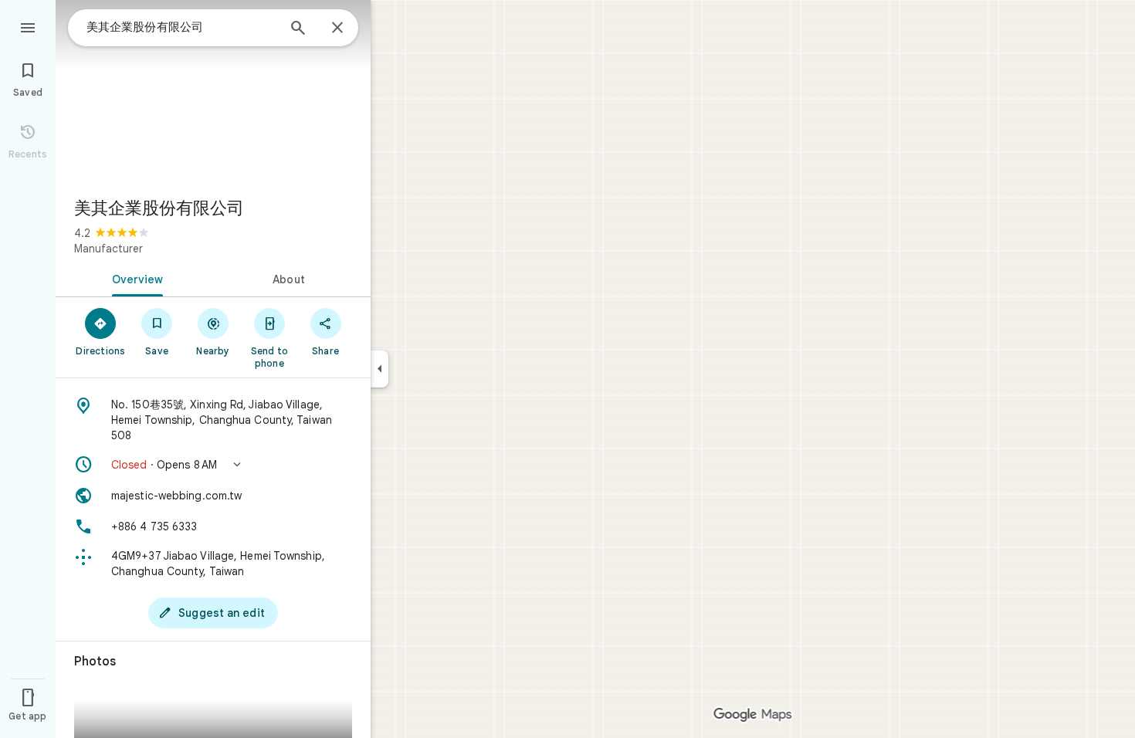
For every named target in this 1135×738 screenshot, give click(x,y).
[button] (213, 464)
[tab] (134, 277)
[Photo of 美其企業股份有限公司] (213, 92)
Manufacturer (108, 249)
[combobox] (181, 27)
